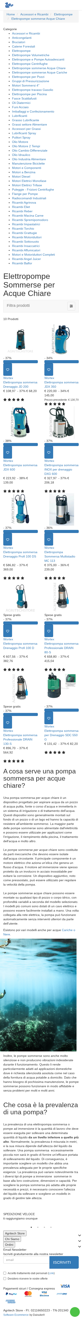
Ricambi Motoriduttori (27, 237)
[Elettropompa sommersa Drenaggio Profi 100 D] (20, 596)
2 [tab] (38, 1227)
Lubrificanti (19, 116)
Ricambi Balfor (22, 263)
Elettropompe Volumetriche (30, 55)
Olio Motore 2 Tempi (26, 146)
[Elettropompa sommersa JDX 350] (61, 339)
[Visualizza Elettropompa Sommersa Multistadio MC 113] (61, 531)
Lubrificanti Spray (24, 133)
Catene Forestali (23, 46)
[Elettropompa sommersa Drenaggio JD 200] (20, 339)
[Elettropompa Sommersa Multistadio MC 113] (61, 509)
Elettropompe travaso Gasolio (32, 90)
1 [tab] (31, 1227)
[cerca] (57, 5)
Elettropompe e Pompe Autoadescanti (38, 59)
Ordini (9, 1244)
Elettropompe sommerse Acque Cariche (39, 72)
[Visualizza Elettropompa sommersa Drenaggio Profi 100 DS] (20, 531)
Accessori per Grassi (26, 129)
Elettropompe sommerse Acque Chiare (39, 68)
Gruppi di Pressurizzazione (30, 81)
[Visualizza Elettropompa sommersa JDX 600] (20, 444)
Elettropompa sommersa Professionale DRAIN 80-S (61, 648)
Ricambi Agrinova (24, 202)
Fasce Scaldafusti (24, 98)
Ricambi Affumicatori (26, 250)
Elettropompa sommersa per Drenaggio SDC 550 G (61, 735)
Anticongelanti (21, 37)
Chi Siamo (12, 1239)
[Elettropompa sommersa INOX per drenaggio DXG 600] (61, 422)
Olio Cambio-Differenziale (29, 150)
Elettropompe (21, 50)
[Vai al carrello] (66, 5)
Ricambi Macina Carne (28, 215)
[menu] (75, 5)
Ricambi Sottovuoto (25, 241)
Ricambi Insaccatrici (26, 246)
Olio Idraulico (21, 155)
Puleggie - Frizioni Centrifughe (33, 189)
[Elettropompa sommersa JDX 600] (20, 422)
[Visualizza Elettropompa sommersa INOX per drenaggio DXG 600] (61, 444)
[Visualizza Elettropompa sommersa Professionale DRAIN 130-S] (20, 714)
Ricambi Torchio (23, 228)
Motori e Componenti (26, 168)
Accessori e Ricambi (26, 33)
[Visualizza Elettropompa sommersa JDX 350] (61, 361)
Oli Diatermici (21, 103)
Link (51, 1273)
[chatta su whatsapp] (75, 1312)
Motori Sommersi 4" (25, 85)
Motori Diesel (21, 176)
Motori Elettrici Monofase (29, 181)
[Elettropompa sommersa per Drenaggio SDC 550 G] (61, 688)
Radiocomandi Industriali (29, 198)
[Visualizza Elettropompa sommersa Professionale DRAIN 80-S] (61, 622)
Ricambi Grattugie (24, 233)
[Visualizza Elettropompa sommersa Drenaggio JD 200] (20, 361)
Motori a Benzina (23, 172)
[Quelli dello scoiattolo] (8, 5)
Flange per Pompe (25, 194)
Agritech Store (15, 1233)
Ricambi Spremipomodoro (30, 220)
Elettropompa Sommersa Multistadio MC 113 (59, 556)
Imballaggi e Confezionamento (33, 111)
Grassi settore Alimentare (29, 124)
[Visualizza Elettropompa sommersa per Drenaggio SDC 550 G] (61, 710)
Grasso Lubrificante (25, 120)
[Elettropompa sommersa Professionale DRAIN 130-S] (20, 688)
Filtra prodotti (18, 305)
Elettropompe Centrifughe (30, 63)
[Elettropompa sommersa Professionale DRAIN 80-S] (61, 596)
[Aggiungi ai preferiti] (7, 369)
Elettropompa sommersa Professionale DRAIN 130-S (20, 739)
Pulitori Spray (21, 137)
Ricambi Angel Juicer (26, 259)
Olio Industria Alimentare (29, 159)
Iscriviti (62, 1262)
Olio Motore (20, 142)
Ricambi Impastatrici (26, 224)
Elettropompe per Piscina (29, 94)
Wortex (8, 378)
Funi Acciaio (20, 107)
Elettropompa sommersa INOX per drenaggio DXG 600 (61, 469)
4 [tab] (51, 1227)
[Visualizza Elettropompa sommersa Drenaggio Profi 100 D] (20, 622)
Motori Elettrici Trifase (27, 185)
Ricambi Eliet (21, 207)
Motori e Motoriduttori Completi (33, 254)
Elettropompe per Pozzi (28, 76)
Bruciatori (18, 42)
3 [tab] (44, 1227)
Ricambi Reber (22, 211)
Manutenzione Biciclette (28, 163)
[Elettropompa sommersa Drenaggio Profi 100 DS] (20, 509)
